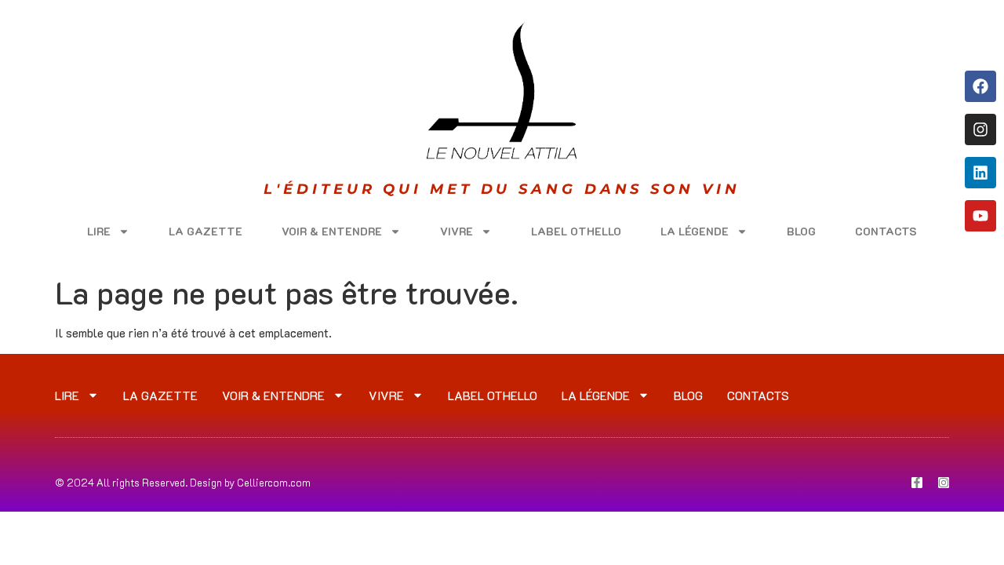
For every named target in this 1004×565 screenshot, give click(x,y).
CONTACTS (886, 231)
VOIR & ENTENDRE (332, 231)
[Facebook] (980, 86)
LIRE (99, 231)
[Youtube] (980, 215)
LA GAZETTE (205, 231)
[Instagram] (980, 129)
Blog (801, 231)
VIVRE (456, 231)
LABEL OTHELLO (576, 231)
